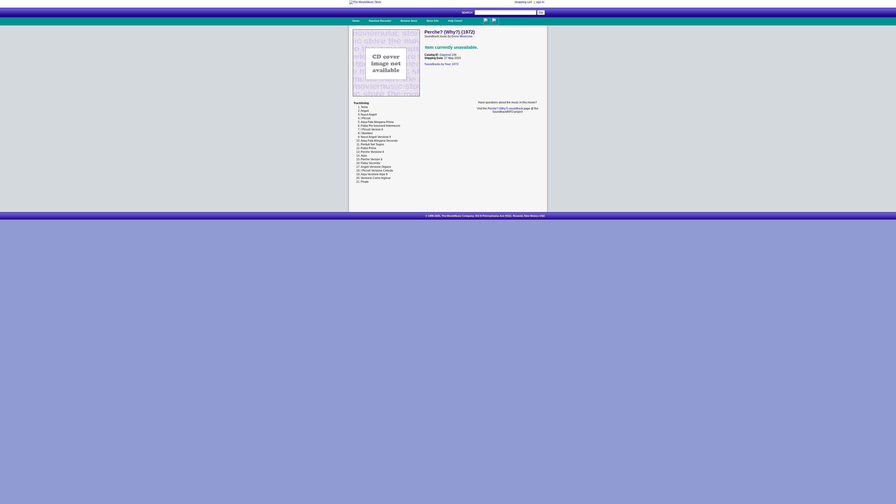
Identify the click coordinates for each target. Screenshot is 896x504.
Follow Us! (504, 21)
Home (356, 20)
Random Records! (380, 20)
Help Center (455, 20)
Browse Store (409, 20)
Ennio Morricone (462, 36)
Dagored (445, 54)
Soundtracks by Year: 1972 (441, 64)
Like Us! (476, 19)
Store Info (433, 20)
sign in (540, 2)
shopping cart (523, 2)
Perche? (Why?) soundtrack (505, 108)
